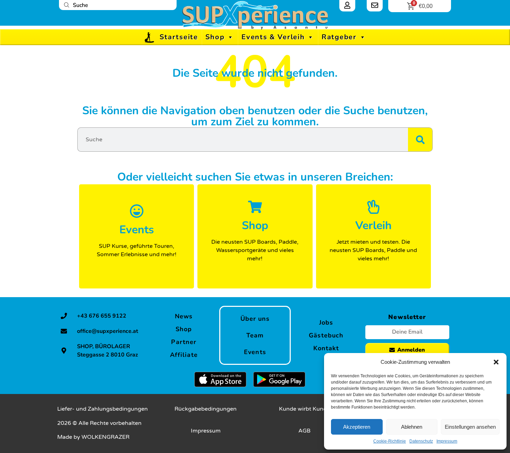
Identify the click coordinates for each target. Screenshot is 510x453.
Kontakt (326, 348)
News (184, 316)
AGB (304, 430)
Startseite (179, 37)
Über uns (255, 318)
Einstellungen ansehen (470, 427)
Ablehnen (411, 427)
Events (255, 352)
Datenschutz (421, 441)
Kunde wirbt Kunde (304, 408)
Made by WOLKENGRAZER (93, 437)
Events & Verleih (273, 37)
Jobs (326, 322)
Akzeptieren (356, 427)
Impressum (446, 441)
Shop (215, 37)
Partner (183, 342)
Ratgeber (339, 37)
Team (255, 335)
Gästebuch (326, 335)
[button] (496, 362)
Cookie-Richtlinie (389, 441)
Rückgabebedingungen (206, 408)
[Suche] (420, 139)
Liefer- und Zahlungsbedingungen (102, 408)
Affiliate (184, 355)
